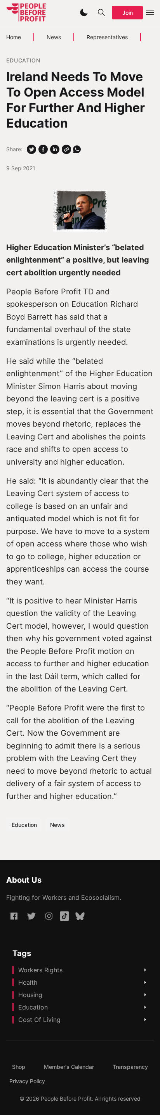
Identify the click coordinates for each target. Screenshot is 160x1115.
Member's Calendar (69, 1066)
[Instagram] (49, 916)
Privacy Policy (27, 1081)
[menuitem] (18, 1067)
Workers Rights (40, 970)
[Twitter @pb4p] (31, 916)
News (54, 37)
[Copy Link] (66, 149)
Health (27, 982)
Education (23, 60)
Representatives (107, 37)
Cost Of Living (39, 1019)
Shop (18, 1066)
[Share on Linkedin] (55, 149)
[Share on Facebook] (43, 149)
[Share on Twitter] (31, 149)
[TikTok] (64, 916)
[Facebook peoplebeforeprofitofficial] (14, 916)
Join (127, 12)
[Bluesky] (80, 916)
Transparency (130, 1066)
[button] (84, 12)
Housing (30, 995)
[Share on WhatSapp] (77, 149)
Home (13, 37)
